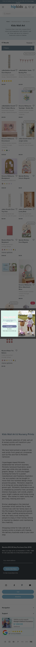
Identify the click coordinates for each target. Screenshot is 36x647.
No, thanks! (9, 328)
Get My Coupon (9, 326)
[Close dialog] (33, 312)
